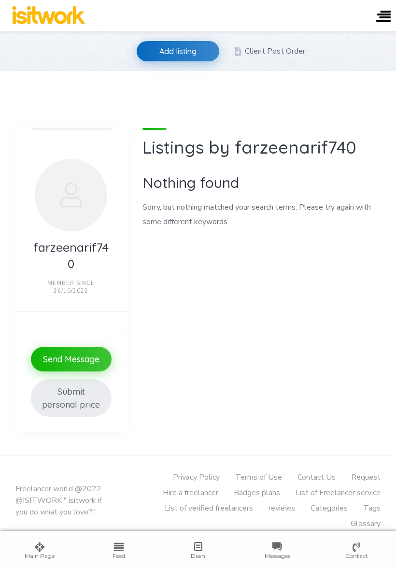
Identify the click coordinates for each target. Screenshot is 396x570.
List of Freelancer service (338, 492)
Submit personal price (71, 398)
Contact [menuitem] (356, 555)
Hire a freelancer (190, 492)
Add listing (178, 51)
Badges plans (257, 492)
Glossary (366, 523)
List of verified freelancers (209, 508)
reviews (282, 508)
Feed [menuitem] (119, 555)
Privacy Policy (196, 477)
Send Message (71, 359)
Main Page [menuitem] (40, 555)
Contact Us (316, 477)
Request (366, 477)
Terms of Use (258, 477)
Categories (329, 508)
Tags (372, 508)
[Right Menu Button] (383, 17)
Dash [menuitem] (198, 555)
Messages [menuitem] (277, 555)
